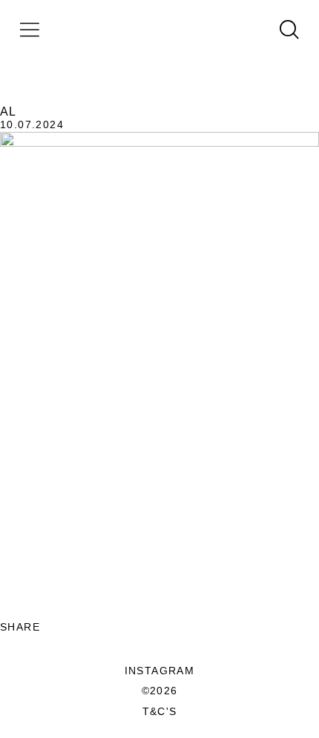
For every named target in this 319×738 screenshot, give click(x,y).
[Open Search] (289, 29)
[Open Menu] (29, 29)
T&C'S (159, 711)
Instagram (160, 670)
